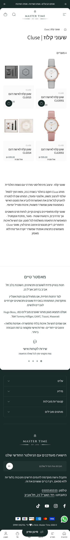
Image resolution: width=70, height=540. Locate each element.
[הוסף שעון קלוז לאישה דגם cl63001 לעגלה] (41, 103)
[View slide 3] (33, 361)
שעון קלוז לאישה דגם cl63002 (52, 151)
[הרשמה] (9, 466)
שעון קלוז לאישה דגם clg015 (19, 95)
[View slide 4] (29, 361)
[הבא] (4, 4)
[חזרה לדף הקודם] (65, 29)
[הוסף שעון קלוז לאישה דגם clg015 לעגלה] (8, 103)
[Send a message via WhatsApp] (64, 519)
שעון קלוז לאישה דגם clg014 (19, 151)
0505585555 (50, 490)
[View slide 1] (41, 361)
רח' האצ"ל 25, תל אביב (39, 495)
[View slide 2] (37, 361)
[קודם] (65, 4)
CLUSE (61, 93)
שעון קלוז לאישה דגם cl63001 (52, 98)
